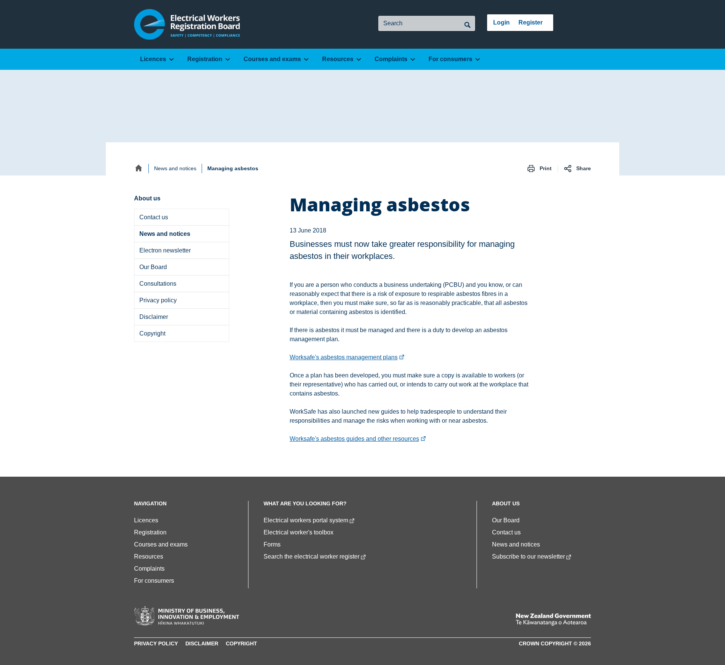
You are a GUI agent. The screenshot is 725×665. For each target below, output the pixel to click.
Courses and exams (272, 59)
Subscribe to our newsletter (528, 556)
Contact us (153, 217)
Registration (204, 59)
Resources (337, 59)
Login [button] (501, 23)
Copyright (152, 333)
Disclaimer (153, 317)
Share (583, 168)
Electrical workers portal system (306, 520)
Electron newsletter (165, 250)
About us (162, 198)
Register (530, 23)
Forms (272, 544)
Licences (153, 59)
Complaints (391, 59)
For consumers (450, 59)
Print (546, 168)
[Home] (138, 168)
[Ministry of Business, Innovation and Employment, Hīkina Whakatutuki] (186, 616)
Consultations (157, 283)
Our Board (153, 267)
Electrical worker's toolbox (298, 532)
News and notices (175, 168)
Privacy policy (158, 300)
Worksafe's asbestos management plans (347, 357)
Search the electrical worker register (311, 556)
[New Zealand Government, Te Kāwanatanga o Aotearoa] (553, 619)
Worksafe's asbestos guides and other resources (358, 439)
